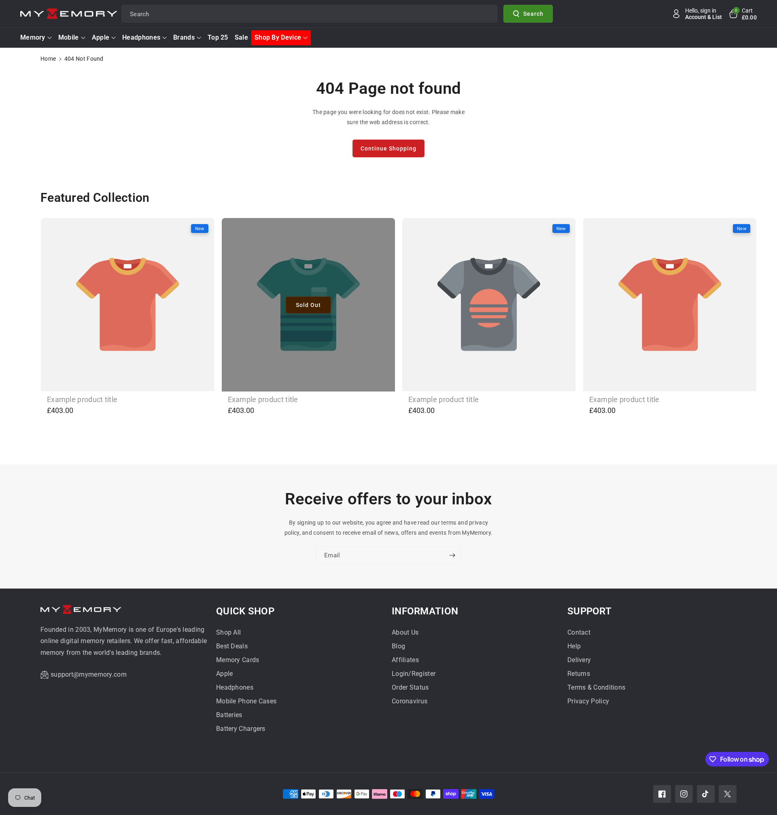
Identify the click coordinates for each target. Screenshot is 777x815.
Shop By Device (278, 37)
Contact (578, 632)
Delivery (579, 660)
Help (574, 646)
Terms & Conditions (596, 687)
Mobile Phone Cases (246, 701)
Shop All (228, 632)
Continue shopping (388, 148)
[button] (742, 14)
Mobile (68, 37)
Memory (32, 37)
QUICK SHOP (245, 611)
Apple (101, 37)
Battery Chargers (240, 728)
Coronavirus (409, 701)
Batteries (229, 715)
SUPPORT (589, 611)
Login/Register (413, 673)
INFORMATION (425, 611)
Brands (184, 37)
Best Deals (232, 646)
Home (48, 58)
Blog (398, 646)
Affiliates (405, 660)
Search (533, 13)
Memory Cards (237, 660)
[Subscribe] (452, 556)
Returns (578, 673)
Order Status (410, 687)
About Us (405, 632)
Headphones (141, 37)
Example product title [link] (82, 399)
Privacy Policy (588, 701)
